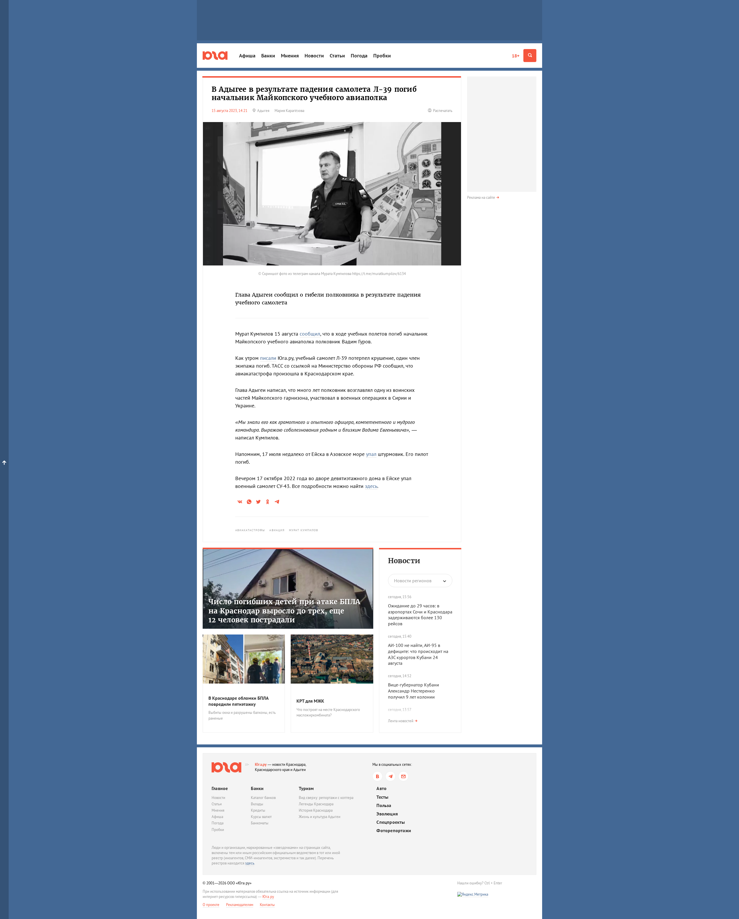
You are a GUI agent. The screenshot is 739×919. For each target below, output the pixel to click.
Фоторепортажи (393, 830)
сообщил (310, 333)
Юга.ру (261, 764)
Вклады (257, 804)
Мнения (290, 55)
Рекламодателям (239, 904)
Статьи (337, 55)
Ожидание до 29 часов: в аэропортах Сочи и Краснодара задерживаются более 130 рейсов (420, 614)
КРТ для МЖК (310, 701)
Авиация (277, 530)
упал (371, 454)
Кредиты (258, 810)
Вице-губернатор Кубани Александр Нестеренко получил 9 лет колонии (413, 691)
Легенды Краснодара (316, 804)
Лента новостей (400, 720)
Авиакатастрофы (250, 530)
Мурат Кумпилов (303, 530)
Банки (268, 55)
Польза (383, 805)
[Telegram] (390, 776)
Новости (314, 55)
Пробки (382, 55)
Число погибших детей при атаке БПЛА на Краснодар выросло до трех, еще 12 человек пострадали (284, 610)
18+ (515, 56)
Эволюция (387, 814)
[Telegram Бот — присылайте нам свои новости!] (403, 776)
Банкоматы (259, 823)
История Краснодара (316, 810)
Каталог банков (263, 797)
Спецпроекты (390, 822)
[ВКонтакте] (377, 776)
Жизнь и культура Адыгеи (319, 816)
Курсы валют (261, 816)
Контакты (267, 904)
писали (268, 358)
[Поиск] (529, 55)
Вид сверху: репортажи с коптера (326, 797)
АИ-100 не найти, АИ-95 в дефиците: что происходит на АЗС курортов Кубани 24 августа (418, 654)
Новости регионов (413, 580)
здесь (371, 486)
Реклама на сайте (481, 197)
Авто (381, 788)
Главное (220, 788)
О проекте (211, 904)
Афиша (247, 55)
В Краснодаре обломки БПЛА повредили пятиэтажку (238, 701)
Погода (359, 55)
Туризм (306, 788)
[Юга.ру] (215, 55)
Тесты (382, 797)
